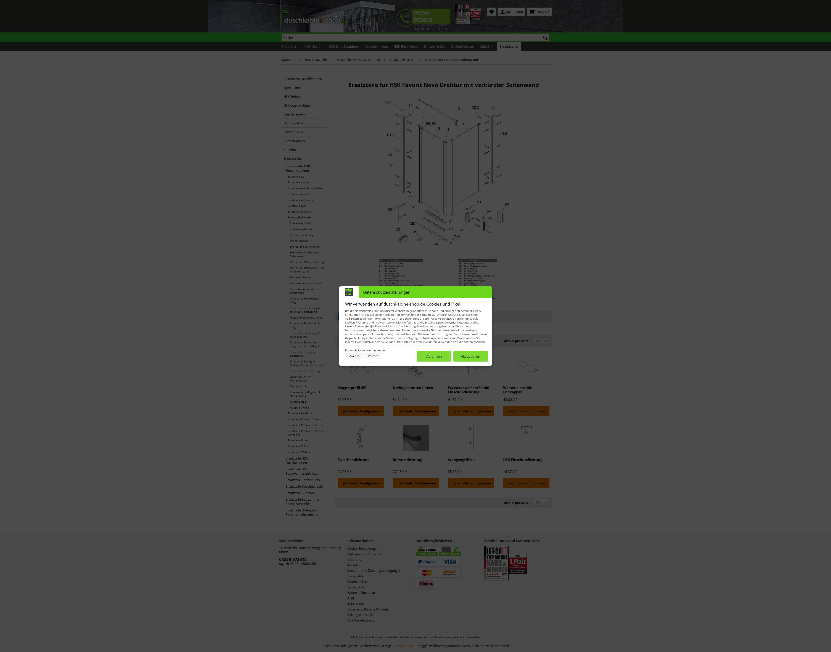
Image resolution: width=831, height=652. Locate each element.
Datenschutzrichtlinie (358, 350)
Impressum (380, 350)
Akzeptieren (470, 356)
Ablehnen (434, 356)
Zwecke (354, 356)
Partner (373, 356)
